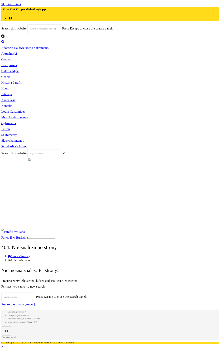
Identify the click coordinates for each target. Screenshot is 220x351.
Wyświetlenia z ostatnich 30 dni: (20, 322)
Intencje (6, 94)
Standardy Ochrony (14, 146)
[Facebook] (6, 331)
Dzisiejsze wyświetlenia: (17, 315)
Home (5, 88)
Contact (6, 59)
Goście (5, 76)
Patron (5, 129)
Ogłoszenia (8, 123)
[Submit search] (64, 153)
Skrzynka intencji (12, 140)
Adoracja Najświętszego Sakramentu (25, 47)
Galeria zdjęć (10, 71)
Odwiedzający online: (16, 312)
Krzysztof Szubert (39, 342)
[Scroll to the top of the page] (2, 347)
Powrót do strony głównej (18, 304)
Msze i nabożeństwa (14, 117)
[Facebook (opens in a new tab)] (10, 18)
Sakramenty (9, 134)
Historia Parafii (11, 82)
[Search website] (3, 42)
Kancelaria (8, 100)
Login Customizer (13, 111)
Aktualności (9, 53)
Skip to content (11, 4)
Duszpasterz (9, 65)
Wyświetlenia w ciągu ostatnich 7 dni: (22, 319)
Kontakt (6, 105)
